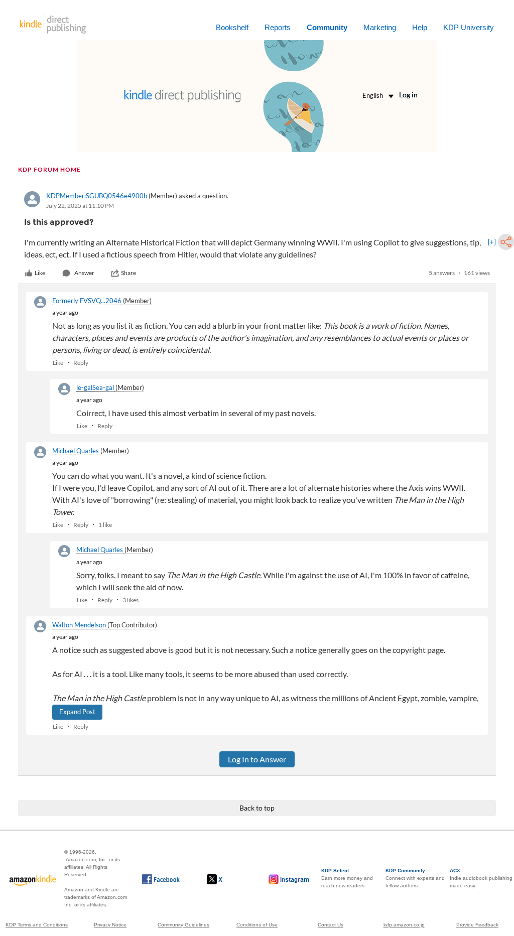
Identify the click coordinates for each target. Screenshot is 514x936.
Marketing (379, 27)
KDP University (468, 27)
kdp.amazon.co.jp (404, 924)
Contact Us (330, 924)
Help (419, 27)
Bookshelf (232, 27)
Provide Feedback (477, 924)
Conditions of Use (257, 924)
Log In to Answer (257, 759)
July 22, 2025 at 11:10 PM (80, 205)
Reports (278, 27)
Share (128, 273)
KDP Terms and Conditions (37, 924)
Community (327, 27)
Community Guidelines (183, 924)
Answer (84, 273)
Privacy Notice (110, 924)
